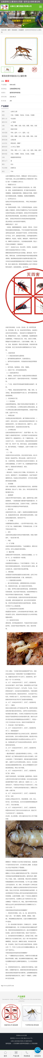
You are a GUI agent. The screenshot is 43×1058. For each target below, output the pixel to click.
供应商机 (14, 30)
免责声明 (22, 1043)
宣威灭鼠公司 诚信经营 (11, 1025)
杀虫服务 (21, 30)
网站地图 (34, 1043)
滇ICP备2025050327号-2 (27, 1038)
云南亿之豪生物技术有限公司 (18, 1041)
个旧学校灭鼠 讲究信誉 (32, 1025)
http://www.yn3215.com (7, 985)
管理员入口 (28, 1043)
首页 (9, 30)
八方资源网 (16, 1043)
